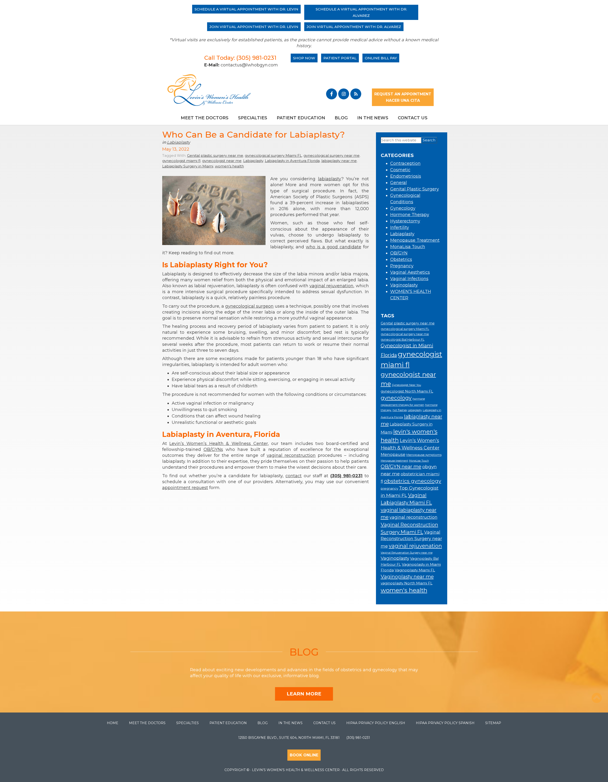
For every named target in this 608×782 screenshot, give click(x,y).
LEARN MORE (304, 694)
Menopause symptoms (424, 455)
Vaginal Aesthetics (410, 272)
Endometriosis (405, 176)
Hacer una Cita (403, 100)
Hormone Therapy (409, 214)
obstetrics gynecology (412, 481)
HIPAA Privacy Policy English (375, 723)
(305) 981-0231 (358, 738)
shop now (304, 58)
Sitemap (493, 723)
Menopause (393, 454)
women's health (229, 166)
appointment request (185, 487)
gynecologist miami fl (181, 160)
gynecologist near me (222, 160)
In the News (372, 117)
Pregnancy (401, 265)
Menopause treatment (394, 460)
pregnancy (389, 488)
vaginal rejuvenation (331, 285)
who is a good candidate (333, 247)
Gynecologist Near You (406, 385)
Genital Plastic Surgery (414, 189)
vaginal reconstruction (291, 455)
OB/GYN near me (401, 466)
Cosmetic (400, 169)
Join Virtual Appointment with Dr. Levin (253, 26)
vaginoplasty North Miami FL (406, 583)
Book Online (304, 755)
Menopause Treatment (415, 240)
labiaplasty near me (339, 160)
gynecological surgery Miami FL (273, 155)
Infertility (399, 227)
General (398, 182)
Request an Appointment (402, 94)
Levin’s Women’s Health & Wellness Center (218, 443)
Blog (341, 117)
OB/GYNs (213, 449)
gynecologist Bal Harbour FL (402, 339)
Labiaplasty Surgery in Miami (187, 166)
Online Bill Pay (381, 58)
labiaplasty (329, 178)
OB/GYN (399, 253)
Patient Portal (339, 58)
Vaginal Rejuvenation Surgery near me (406, 552)
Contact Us (413, 117)
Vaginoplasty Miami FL (415, 570)
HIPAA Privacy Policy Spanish (445, 723)
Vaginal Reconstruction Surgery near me (411, 539)
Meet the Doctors (204, 117)
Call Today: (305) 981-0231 (240, 57)
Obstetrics (401, 259)
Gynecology (402, 208)
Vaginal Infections (409, 278)
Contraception (405, 163)
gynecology (396, 397)
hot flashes (400, 410)
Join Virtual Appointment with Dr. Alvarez (354, 26)
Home (112, 723)
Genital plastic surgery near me (215, 155)
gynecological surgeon (249, 306)
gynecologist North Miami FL (407, 391)
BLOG (304, 652)
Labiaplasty (178, 142)
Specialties (252, 117)
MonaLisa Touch (407, 246)
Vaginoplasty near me (407, 576)
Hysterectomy (405, 221)
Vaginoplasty (404, 285)
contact (293, 475)
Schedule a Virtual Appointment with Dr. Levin (246, 9)
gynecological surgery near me (332, 155)
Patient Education (301, 117)
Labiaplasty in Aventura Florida (292, 160)
